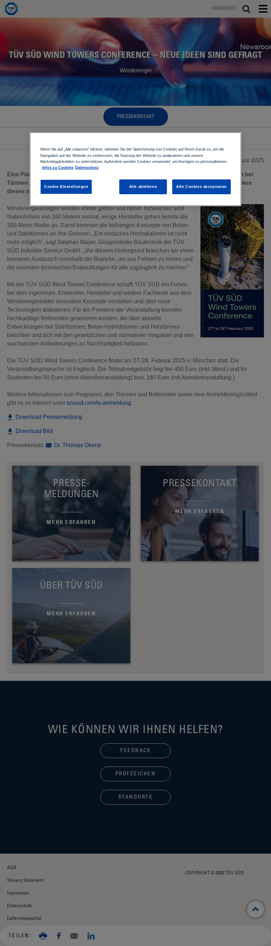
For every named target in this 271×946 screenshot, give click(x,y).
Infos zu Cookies (57, 167)
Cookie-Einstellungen (66, 186)
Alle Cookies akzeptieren (201, 186)
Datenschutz (87, 167)
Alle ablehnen (143, 186)
